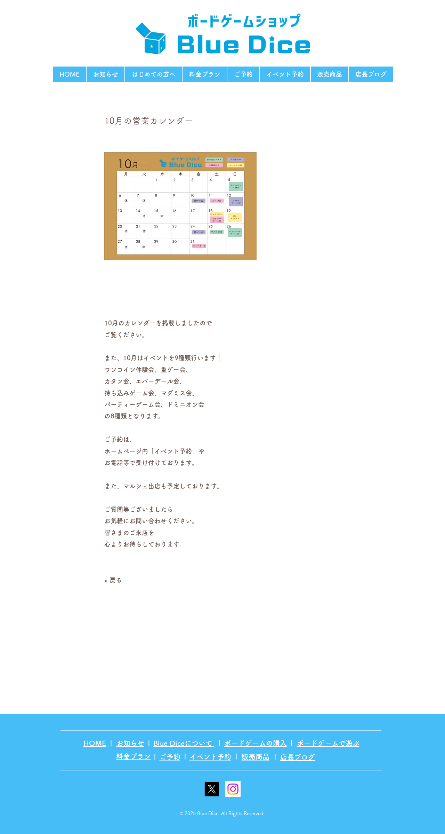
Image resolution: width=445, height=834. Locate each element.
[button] (153, 74)
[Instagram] (233, 789)
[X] (211, 789)
